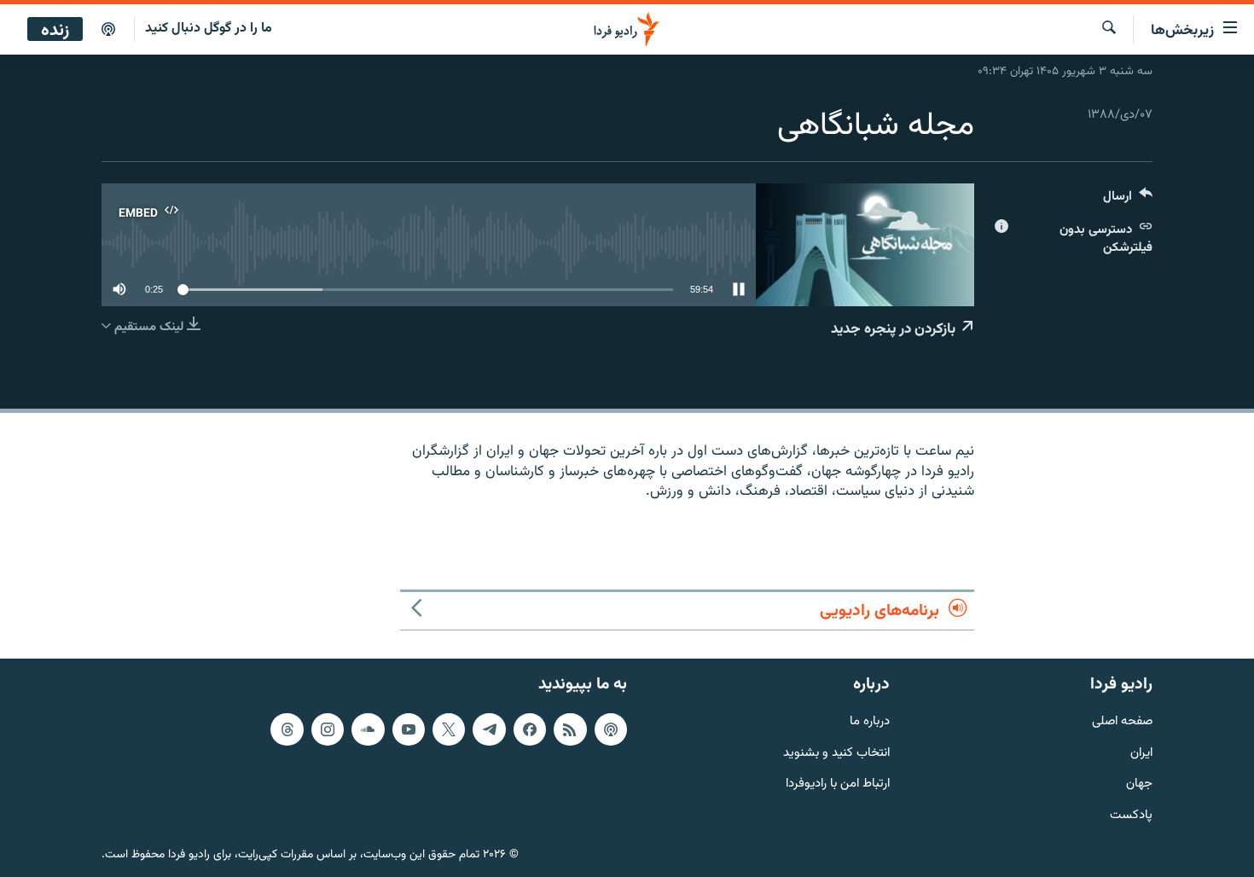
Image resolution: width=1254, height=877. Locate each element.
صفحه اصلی (1122, 722)
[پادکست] (108, 30)
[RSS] (570, 729)
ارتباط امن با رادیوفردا (838, 784)
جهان (1139, 784)
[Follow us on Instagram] (327, 729)
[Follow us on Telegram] (489, 729)
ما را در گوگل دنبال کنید (208, 28)
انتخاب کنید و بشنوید (836, 754)
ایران (1141, 754)
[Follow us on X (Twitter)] (449, 729)
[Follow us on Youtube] (408, 729)
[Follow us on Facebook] (530, 729)
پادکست (1131, 816)
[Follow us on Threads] (286, 729)
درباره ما (870, 722)
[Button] (1127, 200)
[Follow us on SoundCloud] (367, 729)
